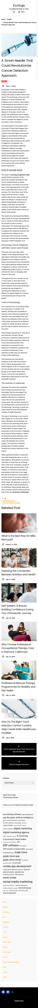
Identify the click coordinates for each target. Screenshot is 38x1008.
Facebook (24, 805)
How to (5, 957)
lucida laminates (7, 863)
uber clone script (23, 890)
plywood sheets (8, 872)
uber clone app (13, 890)
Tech (4, 967)
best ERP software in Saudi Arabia (12, 823)
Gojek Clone (7, 942)
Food (5, 932)
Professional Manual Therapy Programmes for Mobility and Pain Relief (18, 686)
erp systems (29, 849)
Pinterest (18, 805)
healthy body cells (9, 501)
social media (9, 877)
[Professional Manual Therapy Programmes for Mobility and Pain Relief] (19, 670)
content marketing (8, 829)
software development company (10, 888)
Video (5, 977)
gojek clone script (12, 859)
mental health (16, 863)
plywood (27, 869)
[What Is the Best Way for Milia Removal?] (19, 523)
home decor (7, 952)
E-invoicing (22, 836)
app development (27, 814)
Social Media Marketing (11, 962)
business (24, 823)
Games (5, 937)
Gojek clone (20, 852)
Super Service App (9, 795)
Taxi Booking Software (10, 797)
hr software (25, 860)
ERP (18, 842)
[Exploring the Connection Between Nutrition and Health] (19, 558)
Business (6, 912)
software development (21, 885)
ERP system (22, 846)
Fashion (5, 927)
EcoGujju (19, 5)
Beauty (5, 907)
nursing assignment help (11, 503)
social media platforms (9, 885)
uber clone (5, 890)
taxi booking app (25, 888)
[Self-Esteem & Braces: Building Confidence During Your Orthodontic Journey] (19, 593)
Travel (5, 972)
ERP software (11, 845)
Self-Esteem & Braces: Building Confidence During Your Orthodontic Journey (17, 609)
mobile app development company (13, 869)
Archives (6, 778)
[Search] (13, 12)
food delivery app (8, 852)
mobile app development (17, 866)
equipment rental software (9, 842)
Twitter (30, 805)
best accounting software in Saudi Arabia (14, 820)
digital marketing (23, 828)
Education (6, 922)
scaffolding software (8, 874)
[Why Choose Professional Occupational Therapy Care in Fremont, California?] (19, 631)
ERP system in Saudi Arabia (14, 849)
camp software (8, 825)
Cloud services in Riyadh (20, 825)
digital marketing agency (16, 832)
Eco (4, 917)
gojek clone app (11, 856)
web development (9, 893)
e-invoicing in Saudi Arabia (14, 839)
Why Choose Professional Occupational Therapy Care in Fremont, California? (17, 648)
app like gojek (9, 817)
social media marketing (17, 881)
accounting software (12, 814)
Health (4, 81)
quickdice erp (19, 872)
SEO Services (19, 874)
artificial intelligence (24, 817)
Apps (5, 902)
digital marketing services (9, 836)
